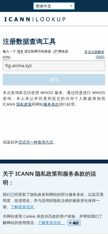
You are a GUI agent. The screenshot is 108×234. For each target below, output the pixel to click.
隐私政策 (24, 104)
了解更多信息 (22, 206)
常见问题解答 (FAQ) (94, 54)
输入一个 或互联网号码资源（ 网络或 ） (35, 54)
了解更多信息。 (51, 222)
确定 (76, 223)
